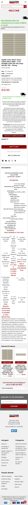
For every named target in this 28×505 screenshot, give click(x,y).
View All (17, 487)
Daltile (15, 194)
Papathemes (14, 500)
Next (26, 363)
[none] (14, 44)
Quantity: (4, 139)
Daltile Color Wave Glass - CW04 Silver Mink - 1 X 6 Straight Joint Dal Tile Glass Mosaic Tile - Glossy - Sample (7, 369)
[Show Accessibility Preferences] (25, 502)
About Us (4, 444)
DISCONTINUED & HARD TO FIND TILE (20, 454)
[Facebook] (2, 160)
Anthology (4, 489)
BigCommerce (8, 499)
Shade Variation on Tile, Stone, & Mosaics (6, 453)
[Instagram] (15, 430)
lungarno (17, 479)
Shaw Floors (18, 484)
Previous (1, 363)
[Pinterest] (15, 160)
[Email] (6, 160)
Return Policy (5, 460)
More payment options (14, 151)
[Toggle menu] (2, 2)
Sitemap (3, 465)
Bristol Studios (19, 476)
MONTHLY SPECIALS (21, 444)
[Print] (9, 160)
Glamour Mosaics (6, 476)
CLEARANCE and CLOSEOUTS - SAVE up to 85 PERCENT (21, 448)
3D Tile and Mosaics (18, 463)
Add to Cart (7, 362)
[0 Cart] (25, 2)
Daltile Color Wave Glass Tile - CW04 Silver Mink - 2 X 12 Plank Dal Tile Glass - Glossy (21, 368)
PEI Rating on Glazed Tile (5, 447)
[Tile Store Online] (14, 2)
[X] (12, 160)
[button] (14, 135)
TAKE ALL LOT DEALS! (19, 458)
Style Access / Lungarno (5, 482)
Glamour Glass (19, 482)
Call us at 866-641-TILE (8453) (14, 426)
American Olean (6, 479)
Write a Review (5, 68)
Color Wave (16, 196)
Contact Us (4, 463)
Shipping (3, 457)
